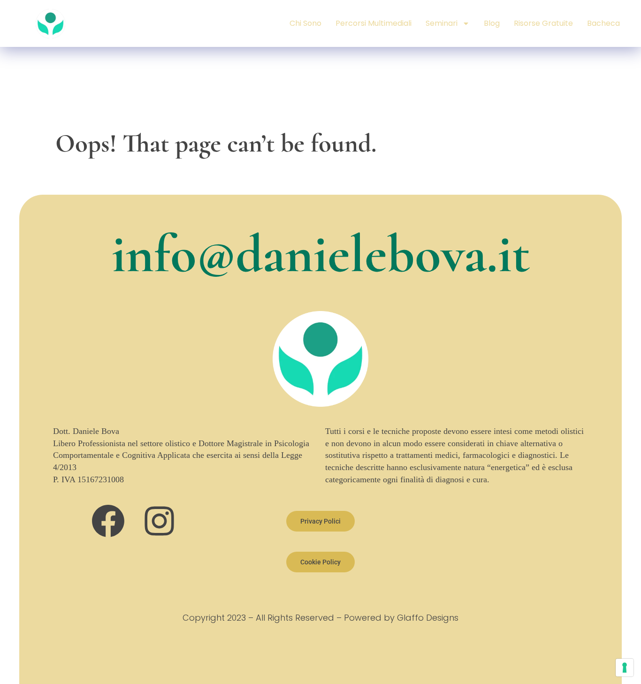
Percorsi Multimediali (374, 23)
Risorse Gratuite (543, 23)
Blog (492, 23)
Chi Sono (305, 23)
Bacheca (603, 23)
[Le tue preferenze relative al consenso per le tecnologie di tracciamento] (624, 667)
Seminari (442, 23)
